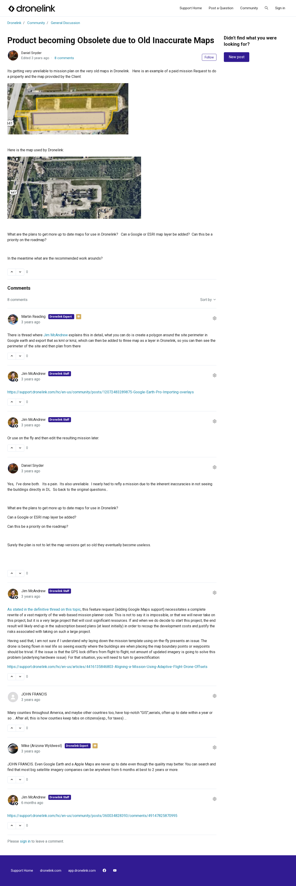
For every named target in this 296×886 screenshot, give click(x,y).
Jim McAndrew (55, 335)
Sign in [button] (280, 8)
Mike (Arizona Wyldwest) (42, 745)
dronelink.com (50, 870)
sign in (25, 841)
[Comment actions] (214, 318)
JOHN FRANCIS (34, 694)
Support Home (191, 8)
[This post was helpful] (11, 272)
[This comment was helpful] (11, 356)
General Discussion (65, 23)
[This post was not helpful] (20, 272)
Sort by (206, 299)
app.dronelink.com (82, 870)
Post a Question (221, 8)
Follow (209, 57)
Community (249, 8)
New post (236, 57)
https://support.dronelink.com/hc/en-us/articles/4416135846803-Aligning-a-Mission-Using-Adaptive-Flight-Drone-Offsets (107, 666)
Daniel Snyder (31, 53)
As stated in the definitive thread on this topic (44, 609)
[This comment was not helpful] (20, 356)
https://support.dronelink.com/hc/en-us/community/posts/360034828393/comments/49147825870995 (92, 815)
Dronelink (14, 23)
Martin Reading (33, 316)
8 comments (64, 58)
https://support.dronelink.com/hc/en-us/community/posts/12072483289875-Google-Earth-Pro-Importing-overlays (100, 392)
